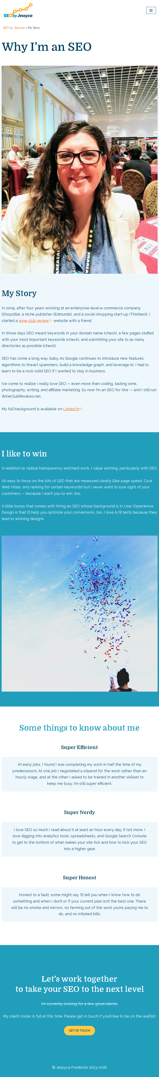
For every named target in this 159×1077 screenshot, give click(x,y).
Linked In (71, 409)
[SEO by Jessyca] (18, 10)
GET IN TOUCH (79, 1030)
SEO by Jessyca (14, 27)
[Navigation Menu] (151, 10)
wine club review (34, 320)
